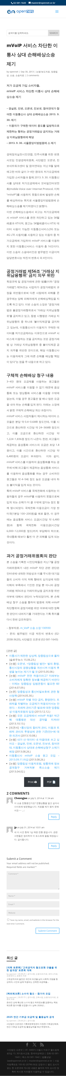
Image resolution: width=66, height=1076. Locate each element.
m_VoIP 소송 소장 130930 (35, 628)
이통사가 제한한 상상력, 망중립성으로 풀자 (34, 655)
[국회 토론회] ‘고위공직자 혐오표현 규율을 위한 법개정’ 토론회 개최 (32, 969)
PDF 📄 (51, 782)
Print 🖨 (32, 782)
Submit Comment (47, 930)
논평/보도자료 (43, 71)
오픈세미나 (11, 975)
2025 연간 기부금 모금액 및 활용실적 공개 (30, 1016)
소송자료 (20, 75)
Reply (54, 816)
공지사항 (31, 974)
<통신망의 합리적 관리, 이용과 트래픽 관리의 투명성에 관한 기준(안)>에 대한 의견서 (34, 731)
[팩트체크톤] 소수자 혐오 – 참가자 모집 (28, 993)
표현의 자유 (21, 975)
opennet (14, 71)
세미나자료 (53, 974)
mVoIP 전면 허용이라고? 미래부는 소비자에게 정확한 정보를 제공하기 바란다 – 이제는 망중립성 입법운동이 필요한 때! (34, 679)
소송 (12, 75)
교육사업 (39, 997)
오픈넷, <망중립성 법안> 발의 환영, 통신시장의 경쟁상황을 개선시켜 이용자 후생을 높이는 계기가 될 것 (34, 667)
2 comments (33, 75)
